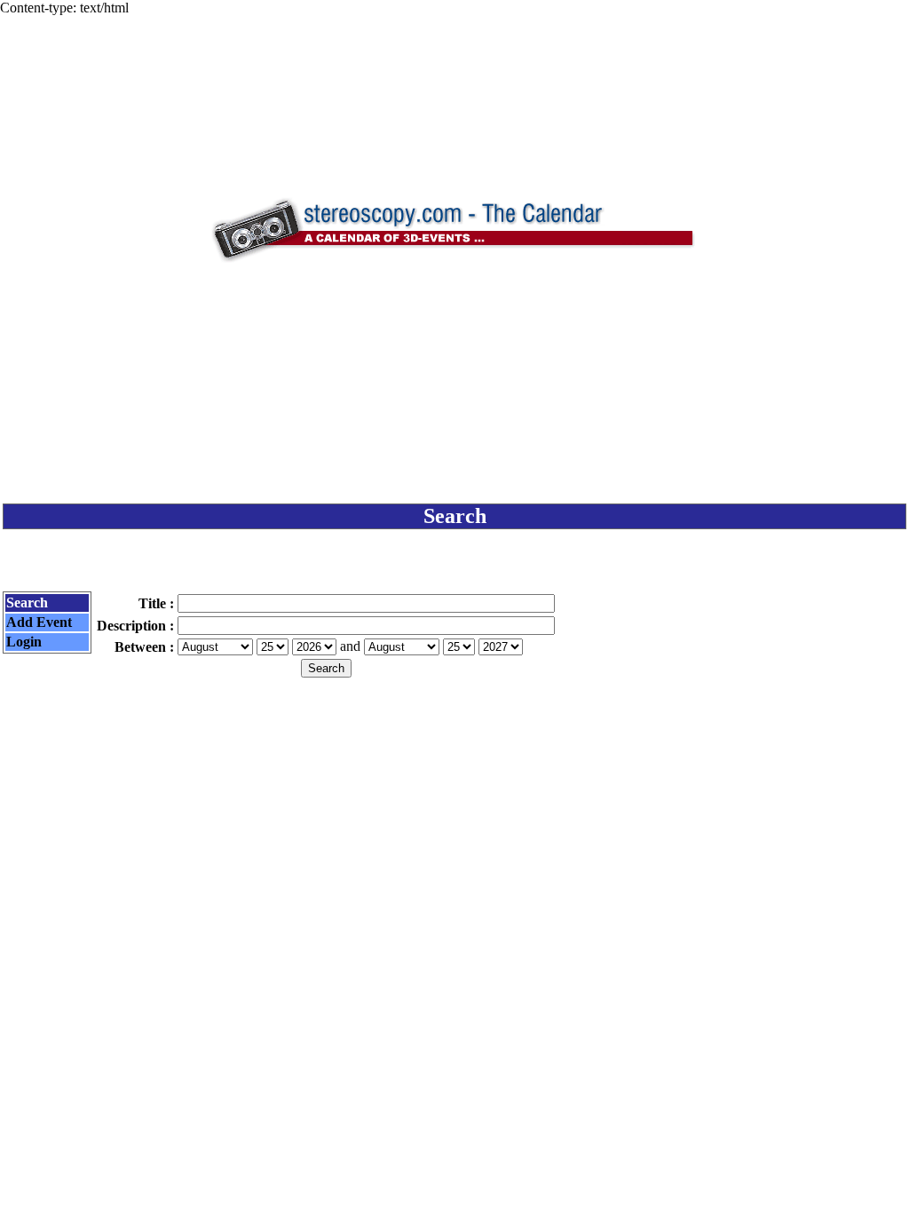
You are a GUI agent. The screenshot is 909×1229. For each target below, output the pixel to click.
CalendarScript (494, 1199)
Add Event (39, 622)
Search (27, 602)
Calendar (405, 1199)
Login (24, 641)
